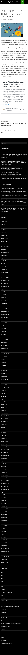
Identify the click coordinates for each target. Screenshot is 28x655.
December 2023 (5, 311)
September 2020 (5, 421)
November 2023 (5, 314)
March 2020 (4, 438)
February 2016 (4, 562)
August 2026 (4, 221)
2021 (2, 584)
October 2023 (4, 317)
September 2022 (5, 354)
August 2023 (4, 323)
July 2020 (3, 427)
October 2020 (4, 418)
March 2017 (4, 540)
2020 (2, 581)
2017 (2, 572)
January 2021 (4, 410)
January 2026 (4, 241)
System (2, 637)
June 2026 (3, 227)
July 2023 (3, 325)
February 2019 (4, 475)
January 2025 (4, 275)
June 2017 (3, 531)
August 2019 (4, 458)
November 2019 (5, 449)
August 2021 (4, 390)
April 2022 (3, 368)
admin (11, 19)
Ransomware (4, 632)
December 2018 (5, 480)
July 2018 (3, 494)
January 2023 (4, 342)
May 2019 (3, 466)
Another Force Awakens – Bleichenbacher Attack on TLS (13, 130)
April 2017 (3, 537)
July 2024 (3, 292)
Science (2, 634)
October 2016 (4, 554)
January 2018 (4, 511)
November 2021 (5, 382)
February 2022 (4, 373)
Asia (2, 595)
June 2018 (3, 497)
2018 (2, 575)
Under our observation (6, 643)
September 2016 (5, 556)
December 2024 (5, 277)
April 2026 (3, 232)
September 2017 (5, 523)
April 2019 (3, 469)
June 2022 (3, 362)
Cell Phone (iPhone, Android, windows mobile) (12, 601)
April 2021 (3, 401)
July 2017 (3, 528)
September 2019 (5, 455)
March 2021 (4, 404)
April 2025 (3, 266)
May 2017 (3, 534)
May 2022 (3, 365)
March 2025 (4, 269)
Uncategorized (4, 640)
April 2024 (3, 300)
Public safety (4, 629)
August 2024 (4, 289)
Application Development (7, 592)
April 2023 (3, 334)
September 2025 (5, 252)
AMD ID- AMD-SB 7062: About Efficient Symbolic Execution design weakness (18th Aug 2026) (13, 173)
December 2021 (5, 379)
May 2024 (3, 297)
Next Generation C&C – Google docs (14, 188)
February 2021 (4, 407)
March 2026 (4, 235)
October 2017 (4, 520)
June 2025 (3, 260)
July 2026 (3, 224)
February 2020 (4, 441)
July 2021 (3, 393)
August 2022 (4, 356)
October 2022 (4, 351)
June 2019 (3, 463)
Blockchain (3, 598)
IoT (1, 620)
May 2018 (3, 500)
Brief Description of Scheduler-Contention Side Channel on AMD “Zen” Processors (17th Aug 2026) (13, 177)
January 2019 (4, 478)
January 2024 (4, 308)
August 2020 (4, 424)
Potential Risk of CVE (6, 626)
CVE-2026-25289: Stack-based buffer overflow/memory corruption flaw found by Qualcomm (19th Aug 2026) (11, 168)
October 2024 (4, 283)
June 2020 (3, 430)
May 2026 (3, 229)
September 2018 (5, 489)
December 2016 (5, 548)
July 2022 (3, 359)
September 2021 (5, 387)
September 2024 (5, 286)
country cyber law (5, 603)
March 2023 (4, 337)
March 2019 (4, 472)
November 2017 (5, 517)
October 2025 (4, 249)
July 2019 (3, 461)
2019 (2, 578)
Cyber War (3, 609)
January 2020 (4, 444)
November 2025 (5, 246)
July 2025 (3, 258)
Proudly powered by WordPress (7, 653)
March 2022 (4, 370)
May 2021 (3, 399)
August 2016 (4, 559)
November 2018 (5, 483)
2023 (2, 586)
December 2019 (5, 447)
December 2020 (5, 413)
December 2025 (5, 244)
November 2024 (5, 280)
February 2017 (4, 542)
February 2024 (4, 306)
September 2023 (5, 320)
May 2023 (3, 331)
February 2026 (4, 238)
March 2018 (4, 506)
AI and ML (3, 589)
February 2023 (4, 339)
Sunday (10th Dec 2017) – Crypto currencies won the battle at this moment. (13, 123)
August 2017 (4, 525)
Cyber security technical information (11, 2)
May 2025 (3, 263)
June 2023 (3, 328)
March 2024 (4, 303)
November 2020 (5, 416)
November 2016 (5, 551)
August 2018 (4, 492)
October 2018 (4, 486)
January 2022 (4, 376)
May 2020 (3, 432)
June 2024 (3, 294)
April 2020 (3, 435)
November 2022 (5, 348)
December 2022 (5, 345)
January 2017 (4, 545)
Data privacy (4, 612)
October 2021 (4, 385)
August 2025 (4, 255)
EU (1, 615)
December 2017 (5, 514)
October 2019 (4, 452)
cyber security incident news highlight (10, 606)
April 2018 (3, 503)
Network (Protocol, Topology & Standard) (11, 623)
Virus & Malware (5, 8)
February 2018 (4, 509)
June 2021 (3, 396)
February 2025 (4, 272)
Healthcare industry (5, 617)
